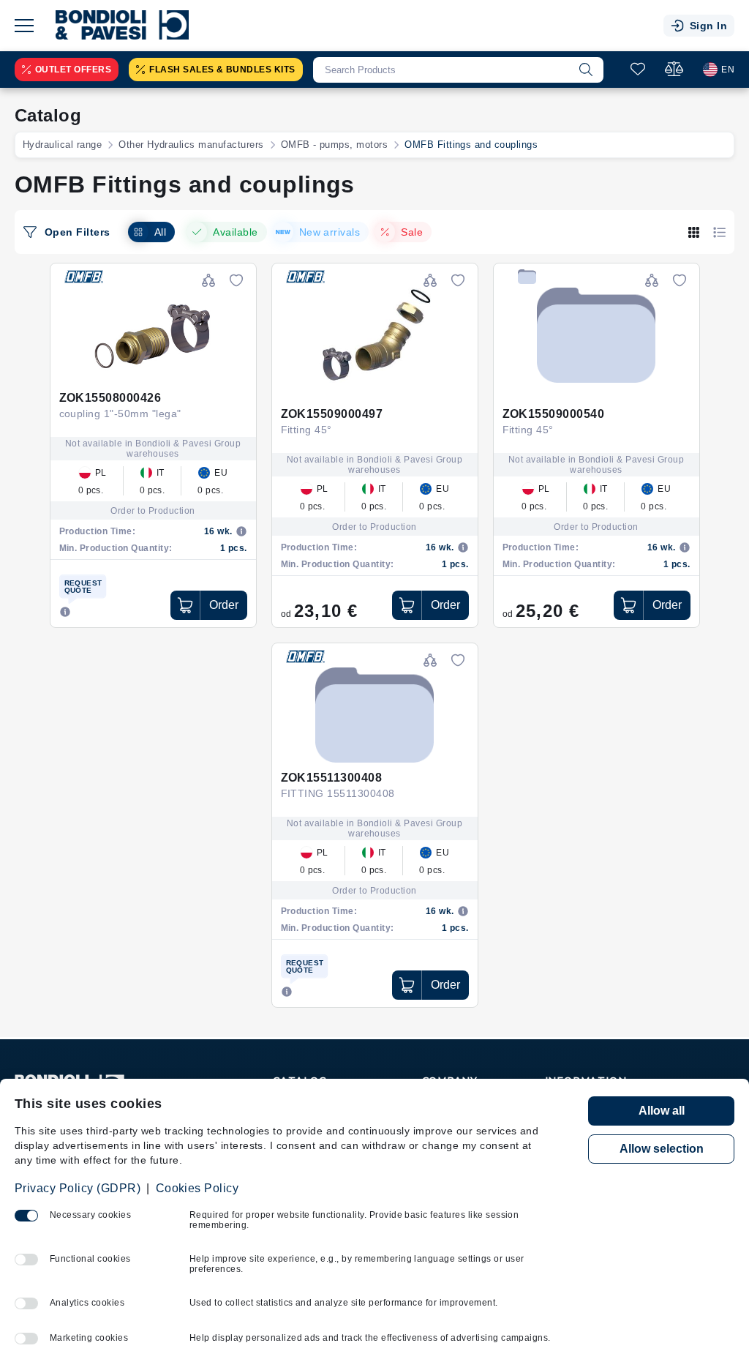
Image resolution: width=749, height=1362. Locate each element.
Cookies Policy (197, 1188)
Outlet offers (73, 69)
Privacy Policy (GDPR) (77, 1188)
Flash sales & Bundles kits (222, 69)
